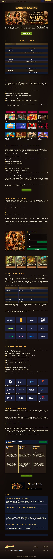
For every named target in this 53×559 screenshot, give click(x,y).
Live (21, 112)
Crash (32, 112)
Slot (42, 112)
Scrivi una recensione (43, 441)
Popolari (10, 112)
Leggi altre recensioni (26, 475)
